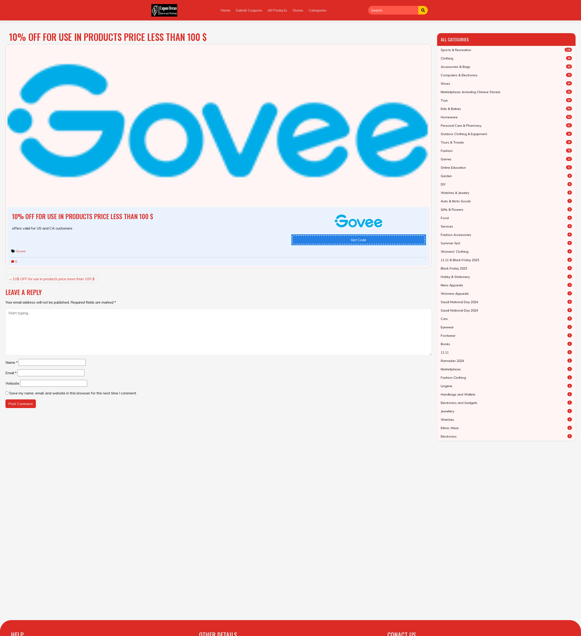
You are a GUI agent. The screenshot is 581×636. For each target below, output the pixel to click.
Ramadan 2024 (505, 361)
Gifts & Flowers (505, 210)
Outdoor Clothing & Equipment (505, 134)
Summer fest (505, 243)
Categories (317, 10)
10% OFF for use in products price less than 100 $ (82, 216)
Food (505, 218)
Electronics (505, 436)
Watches (505, 420)
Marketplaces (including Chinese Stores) (505, 92)
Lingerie (505, 386)
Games (505, 159)
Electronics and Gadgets (505, 403)
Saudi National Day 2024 (505, 302)
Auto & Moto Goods (505, 201)
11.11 (505, 352)
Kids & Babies (505, 109)
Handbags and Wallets (505, 394)
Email (11, 373)
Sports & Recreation (505, 50)
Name (11, 362)
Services (505, 226)
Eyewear (505, 327)
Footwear (505, 336)
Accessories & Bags (505, 67)
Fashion (505, 151)
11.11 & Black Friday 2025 (505, 260)
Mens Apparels (505, 285)
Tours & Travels (505, 142)
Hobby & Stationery (505, 277)
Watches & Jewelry (505, 193)
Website (12, 383)
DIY (505, 184)
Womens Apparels (505, 294)
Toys (505, 100)
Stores (298, 10)
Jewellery (505, 411)
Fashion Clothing (505, 378)
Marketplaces (505, 369)
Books (505, 344)
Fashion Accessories (505, 235)
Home (225, 10)
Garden (505, 176)
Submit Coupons (249, 10)
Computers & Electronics (505, 75)
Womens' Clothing (505, 252)
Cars (505, 319)
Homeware (505, 117)
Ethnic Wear (505, 428)
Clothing (505, 58)
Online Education (505, 168)
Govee (21, 251)
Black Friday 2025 (505, 268)
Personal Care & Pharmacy (505, 126)
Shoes (505, 84)
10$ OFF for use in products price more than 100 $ (53, 279)
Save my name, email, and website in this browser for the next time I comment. (73, 393)
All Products (277, 10)
